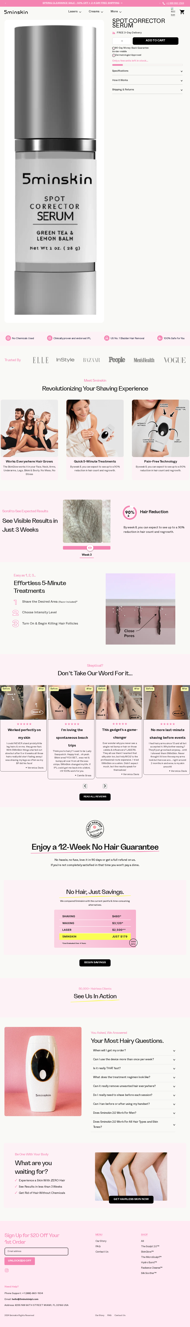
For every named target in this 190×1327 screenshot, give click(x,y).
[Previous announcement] (5, 3)
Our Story (100, 1241)
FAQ (97, 1246)
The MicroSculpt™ (151, 1257)
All (142, 1241)
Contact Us (101, 1252)
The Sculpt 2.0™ (150, 1246)
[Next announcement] (160, 3)
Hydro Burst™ (149, 1263)
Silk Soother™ (148, 1273)
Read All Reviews (95, 797)
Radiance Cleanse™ (151, 1268)
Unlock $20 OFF (19, 1261)
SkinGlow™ (147, 1252)
